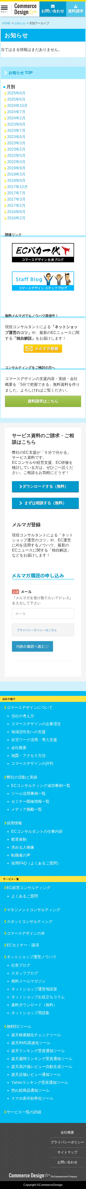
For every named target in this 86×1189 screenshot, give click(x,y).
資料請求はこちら (43, 401)
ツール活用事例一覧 (28, 793)
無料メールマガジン (28, 981)
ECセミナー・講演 (23, 945)
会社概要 (19, 748)
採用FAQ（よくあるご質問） (36, 863)
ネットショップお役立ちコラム (38, 997)
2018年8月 (16, 180)
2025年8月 (16, 93)
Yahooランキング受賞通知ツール (39, 1082)
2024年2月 (16, 118)
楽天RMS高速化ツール (30, 1043)
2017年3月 (16, 199)
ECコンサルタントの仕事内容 (37, 831)
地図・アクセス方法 (28, 756)
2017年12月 (17, 187)
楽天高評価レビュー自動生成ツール (41, 1067)
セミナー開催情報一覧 (30, 801)
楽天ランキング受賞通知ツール (38, 1051)
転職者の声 (20, 855)
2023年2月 (16, 149)
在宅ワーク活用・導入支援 (34, 740)
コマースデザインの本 (26, 933)
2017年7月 (16, 193)
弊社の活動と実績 (22, 777)
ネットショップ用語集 (30, 1013)
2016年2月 (16, 218)
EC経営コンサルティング (28, 888)
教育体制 (19, 839)
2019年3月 (16, 174)
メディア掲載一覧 (26, 809)
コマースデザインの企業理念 (36, 724)
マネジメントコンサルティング (33, 910)
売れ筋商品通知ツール (30, 1090)
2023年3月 (16, 143)
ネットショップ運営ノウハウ (31, 957)
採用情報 (14, 823)
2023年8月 (16, 124)
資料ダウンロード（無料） (34, 1005)
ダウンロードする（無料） (45, 486)
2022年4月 (16, 162)
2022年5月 (16, 155)
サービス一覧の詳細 (24, 1112)
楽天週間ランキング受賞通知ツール (41, 1059)
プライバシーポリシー (67, 1142)
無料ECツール (19, 1026)
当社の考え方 (22, 716)
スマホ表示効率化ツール (32, 1098)
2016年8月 (16, 212)
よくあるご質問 (24, 896)
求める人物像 (22, 847)
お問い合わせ (67, 1162)
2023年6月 (16, 137)
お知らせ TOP (21, 73)
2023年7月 (16, 131)
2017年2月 (16, 205)
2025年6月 (16, 99)
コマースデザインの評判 (32, 763)
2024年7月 (16, 112)
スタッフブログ (24, 973)
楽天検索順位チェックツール (36, 1035)
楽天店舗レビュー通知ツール (36, 1075)
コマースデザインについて (30, 707)
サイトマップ (67, 1152)
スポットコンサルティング (30, 921)
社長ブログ (20, 965)
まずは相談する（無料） (45, 503)
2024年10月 (17, 106)
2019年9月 (16, 168)
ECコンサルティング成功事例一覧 (40, 786)
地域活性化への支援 (28, 732)
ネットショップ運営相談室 (34, 989)
